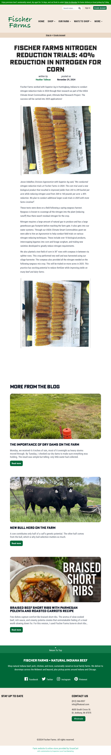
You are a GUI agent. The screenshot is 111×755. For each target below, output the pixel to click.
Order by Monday (71, 2)
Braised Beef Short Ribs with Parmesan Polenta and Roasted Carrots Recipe (44, 609)
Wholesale (78, 718)
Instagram (66, 679)
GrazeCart (73, 748)
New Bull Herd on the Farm (33, 528)
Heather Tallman (43, 79)
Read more (16, 463)
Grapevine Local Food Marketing (63, 751)
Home (41, 21)
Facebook (33, 679)
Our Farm (63, 21)
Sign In (87, 8)
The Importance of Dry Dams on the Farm (44, 444)
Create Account (100, 8)
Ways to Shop (82, 21)
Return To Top (55, 650)
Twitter (49, 679)
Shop (51, 21)
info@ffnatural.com (80, 704)
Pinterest (83, 679)
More (97, 21)
